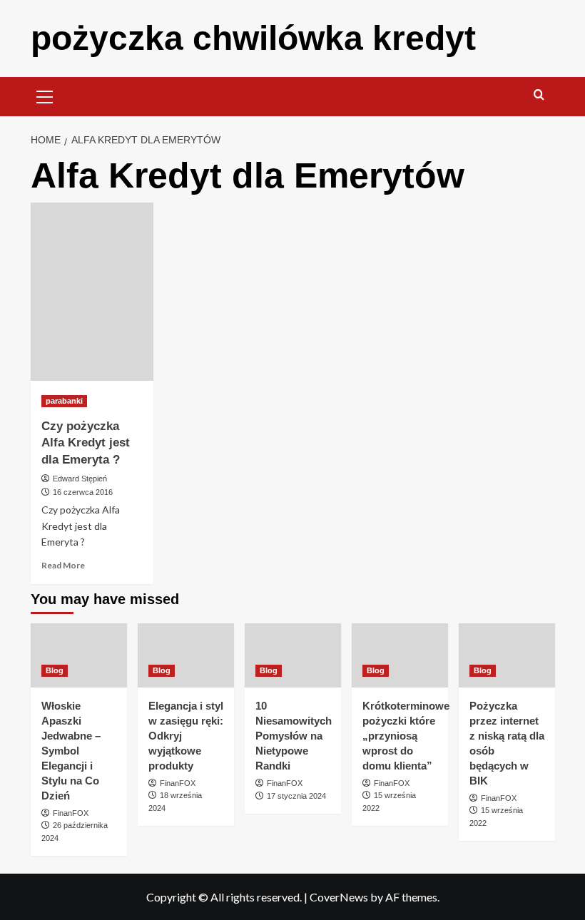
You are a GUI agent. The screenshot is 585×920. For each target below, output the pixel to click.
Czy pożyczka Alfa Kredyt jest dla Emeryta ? (85, 443)
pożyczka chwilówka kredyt (253, 38)
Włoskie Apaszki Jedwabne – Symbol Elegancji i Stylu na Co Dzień (71, 751)
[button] (45, 95)
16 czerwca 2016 (83, 492)
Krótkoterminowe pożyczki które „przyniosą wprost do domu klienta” (405, 736)
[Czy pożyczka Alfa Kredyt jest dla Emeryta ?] (92, 292)
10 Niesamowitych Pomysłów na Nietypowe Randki (293, 736)
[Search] (539, 95)
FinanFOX (70, 813)
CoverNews (339, 897)
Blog (54, 670)
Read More (63, 565)
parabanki (64, 401)
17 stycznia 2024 (296, 796)
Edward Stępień (80, 478)
